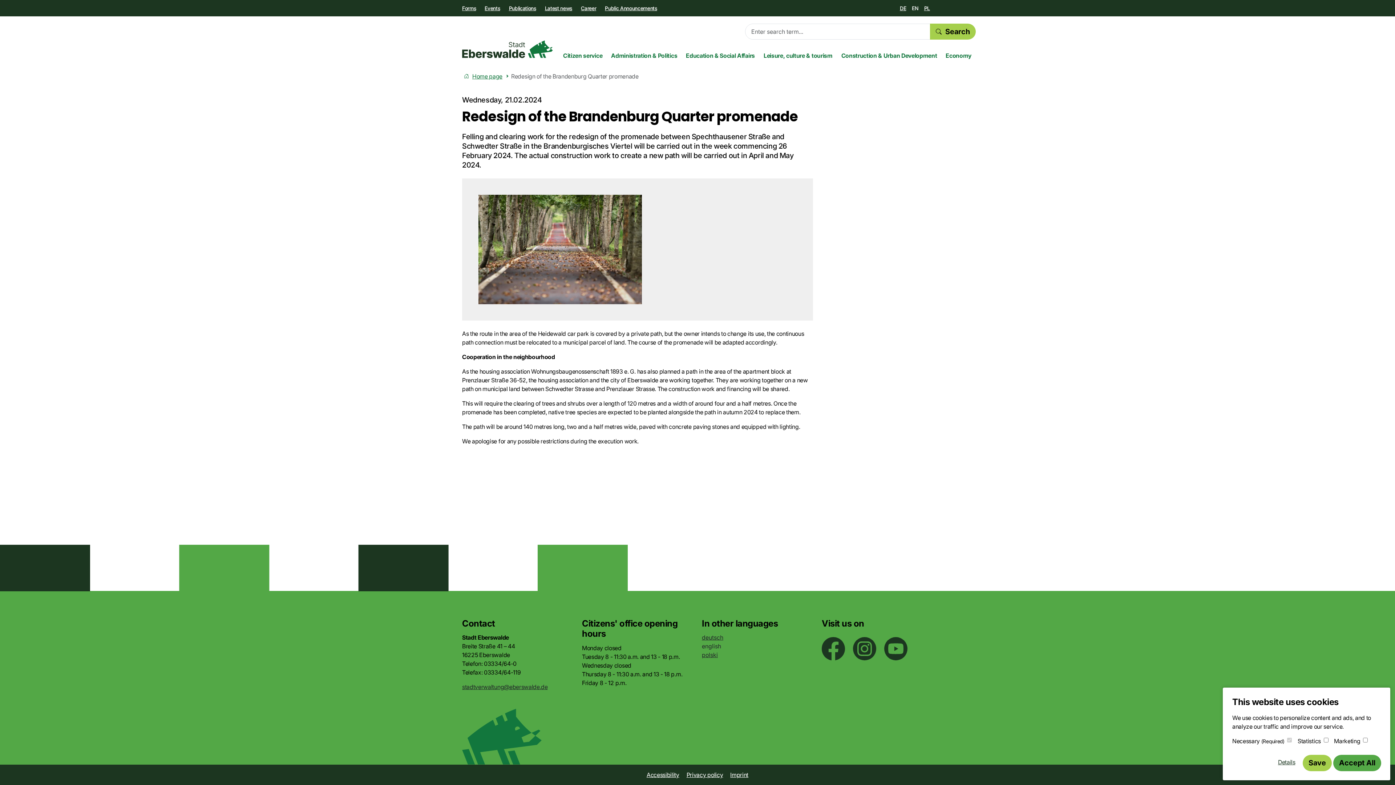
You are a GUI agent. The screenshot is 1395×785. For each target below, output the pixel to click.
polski (710, 655)
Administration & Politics (644, 55)
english (711, 646)
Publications (522, 8)
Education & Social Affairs (720, 55)
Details (1286, 762)
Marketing (1347, 741)
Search (957, 31)
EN (915, 8)
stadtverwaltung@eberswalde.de (505, 687)
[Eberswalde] (507, 49)
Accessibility (663, 774)
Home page (487, 76)
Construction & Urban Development (889, 55)
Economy (958, 55)
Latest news (558, 8)
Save (1317, 762)
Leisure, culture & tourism (798, 55)
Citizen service (582, 55)
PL (927, 8)
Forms (469, 8)
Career (588, 8)
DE (903, 8)
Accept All (1357, 762)
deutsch (712, 637)
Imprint (739, 774)
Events (492, 8)
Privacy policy (705, 774)
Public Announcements (631, 8)
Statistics (1309, 741)
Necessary (1258, 741)
